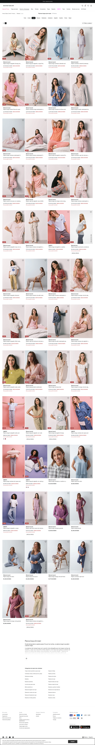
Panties (36, 9)
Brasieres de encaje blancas (54, 689)
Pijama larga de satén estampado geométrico (58, 341)
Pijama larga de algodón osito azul (11, 433)
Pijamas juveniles (51, 673)
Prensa (54, 716)
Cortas (29, 18)
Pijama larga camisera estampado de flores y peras (80, 201)
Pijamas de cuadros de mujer (31, 692)
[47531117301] (45, 493)
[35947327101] (45, 166)
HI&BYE (59, 9)
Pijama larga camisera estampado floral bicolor (12, 155)
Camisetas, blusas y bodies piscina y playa (33, 673)
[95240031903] (23, 446)
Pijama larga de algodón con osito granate (35, 481)
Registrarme (4, 716)
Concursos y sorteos (23, 724)
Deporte (53, 9)
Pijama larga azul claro (8, 576)
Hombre (68, 9)
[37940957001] (23, 166)
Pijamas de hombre (52, 676)
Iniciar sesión (5, 714)
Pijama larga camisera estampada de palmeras (58, 295)
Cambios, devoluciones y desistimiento (24, 720)
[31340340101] (68, 166)
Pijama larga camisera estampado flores (35, 155)
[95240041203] (68, 212)
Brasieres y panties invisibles (54, 687)
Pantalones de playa (29, 676)
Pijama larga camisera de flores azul (57, 109)
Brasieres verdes (51, 697)
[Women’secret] (8, 6)
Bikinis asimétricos (29, 687)
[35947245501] (45, 260)
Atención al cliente (23, 714)
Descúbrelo (38, 714)
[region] (47, 741)
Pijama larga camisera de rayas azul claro (12, 481)
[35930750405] (45, 586)
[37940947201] (45, 120)
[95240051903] (91, 398)
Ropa (48, 9)
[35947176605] (91, 306)
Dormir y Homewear (24, 9)
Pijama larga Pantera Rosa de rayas (11, 109)
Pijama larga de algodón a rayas (10, 528)
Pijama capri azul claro (76, 481)
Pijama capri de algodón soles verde (11, 387)
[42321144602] (91, 212)
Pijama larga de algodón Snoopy (56, 433)
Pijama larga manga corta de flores (57, 576)
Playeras (38, 18)
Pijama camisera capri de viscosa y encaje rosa (80, 155)
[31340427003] (23, 74)
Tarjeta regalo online (23, 726)
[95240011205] (23, 398)
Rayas (70, 18)
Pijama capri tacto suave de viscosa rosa (35, 528)
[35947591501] (91, 542)
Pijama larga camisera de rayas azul (79, 433)
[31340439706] (45, 74)
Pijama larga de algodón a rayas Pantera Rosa (35, 63)
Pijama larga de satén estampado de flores (80, 109)
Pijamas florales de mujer (53, 681)
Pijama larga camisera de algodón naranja (80, 341)
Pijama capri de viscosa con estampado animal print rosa (12, 201)
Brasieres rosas (51, 695)
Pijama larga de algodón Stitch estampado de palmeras (12, 341)
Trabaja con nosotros (57, 717)
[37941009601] (68, 352)
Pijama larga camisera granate (56, 528)
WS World (83, 9)
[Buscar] (82, 5)
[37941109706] (68, 446)
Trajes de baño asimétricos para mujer (32, 671)
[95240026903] (45, 446)
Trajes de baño (14, 9)
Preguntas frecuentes (23, 716)
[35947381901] (68, 74)
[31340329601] (23, 306)
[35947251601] (91, 74)
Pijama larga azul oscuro (32, 576)
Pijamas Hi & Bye (51, 671)
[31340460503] (23, 28)
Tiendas (54, 719)
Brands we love (75, 9)
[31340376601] (68, 120)
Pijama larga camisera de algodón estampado (35, 621)
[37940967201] (45, 306)
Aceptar (73, 741)
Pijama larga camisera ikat (55, 387)
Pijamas (18, 13)
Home (3, 13)
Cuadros (61, 18)
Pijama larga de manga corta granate (12, 621)
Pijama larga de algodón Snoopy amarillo (12, 63)
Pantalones (44, 18)
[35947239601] (23, 260)
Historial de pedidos (6, 719)
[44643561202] (91, 28)
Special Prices (5, 9)
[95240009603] (23, 493)
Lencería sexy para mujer (30, 684)
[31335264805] (68, 398)
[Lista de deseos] (88, 5)
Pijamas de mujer (51, 679)
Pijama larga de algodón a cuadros (57, 247)
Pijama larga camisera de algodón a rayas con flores (35, 247)
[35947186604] (91, 166)
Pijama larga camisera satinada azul (57, 63)
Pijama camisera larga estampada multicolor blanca (35, 109)
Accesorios (42, 9)
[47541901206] (91, 446)
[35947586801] (91, 493)
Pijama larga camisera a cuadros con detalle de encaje (58, 481)
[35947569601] (68, 542)
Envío (20, 717)
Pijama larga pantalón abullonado (34, 387)
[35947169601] (91, 352)
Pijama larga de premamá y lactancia (80, 247)
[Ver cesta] (91, 5)
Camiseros (50, 18)
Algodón (56, 18)
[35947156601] (91, 260)
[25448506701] (45, 352)
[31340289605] (45, 212)
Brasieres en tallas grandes (30, 697)
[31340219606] (68, 260)
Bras (32, 9)
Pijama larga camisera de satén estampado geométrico (35, 295)
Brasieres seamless (29, 681)
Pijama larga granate (76, 528)
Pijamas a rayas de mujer (53, 684)
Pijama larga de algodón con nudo (34, 433)
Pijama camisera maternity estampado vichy (80, 63)
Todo (25, 18)
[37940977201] (91, 120)
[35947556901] (23, 586)
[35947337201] (23, 212)
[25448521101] (68, 28)
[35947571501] (45, 542)
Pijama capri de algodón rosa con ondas (12, 247)
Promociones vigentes (23, 722)
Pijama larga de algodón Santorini (11, 295)
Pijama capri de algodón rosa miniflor (34, 201)
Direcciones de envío (6, 717)
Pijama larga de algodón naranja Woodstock (58, 155)
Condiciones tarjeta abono (24, 728)
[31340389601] (45, 28)
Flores (65, 18)
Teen (63, 9)
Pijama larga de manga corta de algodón (58, 201)
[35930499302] (45, 398)
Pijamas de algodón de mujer (31, 689)
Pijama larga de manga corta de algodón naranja (80, 295)
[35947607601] (68, 493)
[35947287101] (23, 120)
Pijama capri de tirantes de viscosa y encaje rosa (35, 341)
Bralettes (27, 679)
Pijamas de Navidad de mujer (31, 695)
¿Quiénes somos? (56, 714)
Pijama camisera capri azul (77, 576)
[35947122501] (23, 352)
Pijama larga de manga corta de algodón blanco (80, 387)
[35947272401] (68, 306)
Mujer (6, 13)
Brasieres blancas (52, 692)
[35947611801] (23, 542)
